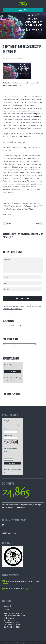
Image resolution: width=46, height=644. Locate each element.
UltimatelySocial (38, 642)
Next (38, 223)
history (5, 58)
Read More (21, 507)
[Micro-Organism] (23, 26)
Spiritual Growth (15, 58)
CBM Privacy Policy (9, 533)
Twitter (6, 610)
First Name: (7, 429)
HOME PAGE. (27, 209)
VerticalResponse (10, 380)
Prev (7, 223)
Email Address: (8, 435)
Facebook (7, 606)
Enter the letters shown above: (10, 449)
